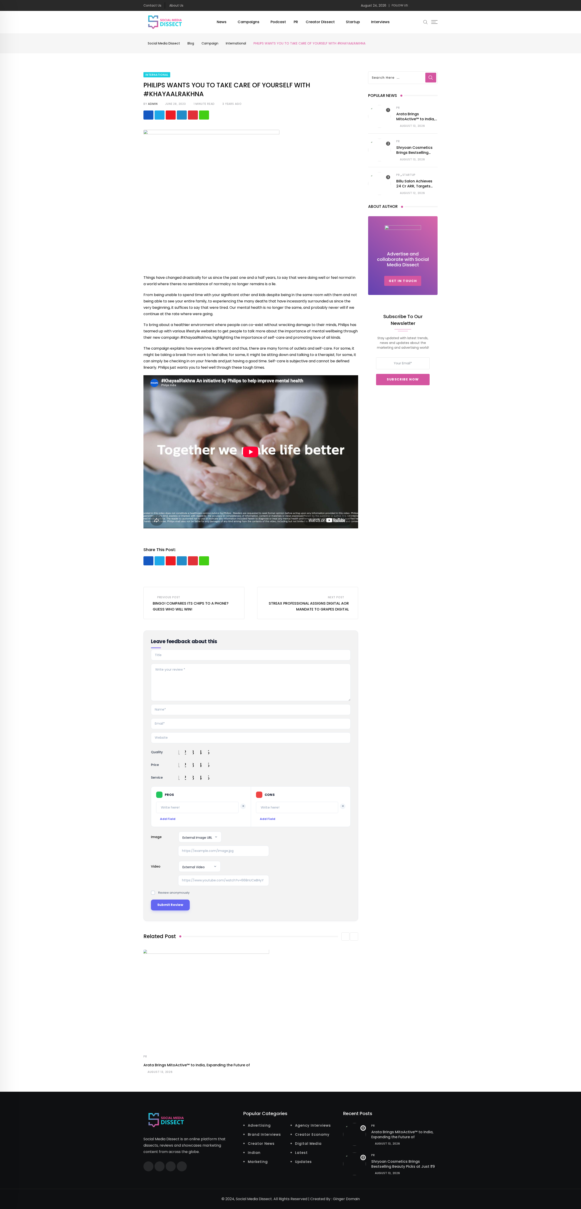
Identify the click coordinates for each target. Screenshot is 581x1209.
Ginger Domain (346, 1199)
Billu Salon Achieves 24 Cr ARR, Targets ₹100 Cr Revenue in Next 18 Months (414, 189)
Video (155, 866)
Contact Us (152, 5)
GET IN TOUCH (403, 281)
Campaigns (248, 22)
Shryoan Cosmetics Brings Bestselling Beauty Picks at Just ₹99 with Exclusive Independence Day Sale (404, 1169)
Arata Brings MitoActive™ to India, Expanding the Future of (196, 1065)
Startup (353, 22)
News (221, 22)
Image (156, 837)
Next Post (336, 597)
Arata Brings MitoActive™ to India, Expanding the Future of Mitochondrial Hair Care (402, 1137)
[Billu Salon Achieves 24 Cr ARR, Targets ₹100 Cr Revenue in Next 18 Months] (379, 183)
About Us (176, 5)
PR (296, 22)
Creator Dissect (320, 22)
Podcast (278, 22)
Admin (153, 104)
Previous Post (168, 597)
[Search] (425, 22)
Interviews (380, 22)
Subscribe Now (403, 379)
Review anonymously (174, 892)
